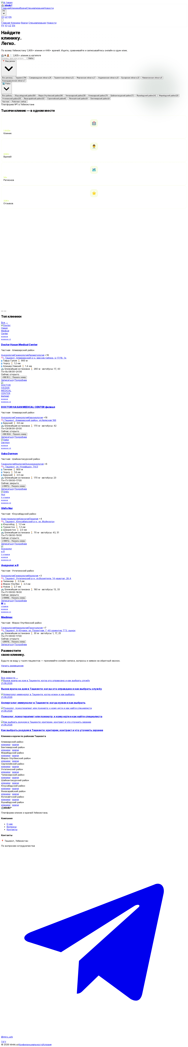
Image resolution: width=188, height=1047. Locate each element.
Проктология (35, 627)
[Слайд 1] (2, 311)
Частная (5, 102)
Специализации (35, 8)
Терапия (33, 518)
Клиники (15, 8)
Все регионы (7, 78)
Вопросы (12, 826)
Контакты (12, 829)
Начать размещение (12, 665)
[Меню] (2, 20)
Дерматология (36, 355)
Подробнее (20, 380)
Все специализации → (13, 307)
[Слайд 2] (5, 311)
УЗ (2, 17)
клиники (5, 744)
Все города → (9, 224)
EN (10, 17)
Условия (47, 1044)
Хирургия (24, 518)
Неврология (21, 627)
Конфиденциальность (31, 1044)
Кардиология (35, 417)
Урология (20, 464)
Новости (49, 8)
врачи (15, 744)
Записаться (7, 380)
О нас (10, 824)
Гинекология (21, 355)
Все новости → (9, 677)
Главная (5, 8)
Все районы (7, 96)
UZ (6, 17)
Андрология (7, 355)
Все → (4, 322)
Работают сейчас (19, 102)
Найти (30, 58)
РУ (2, 25)
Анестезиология (10, 518)
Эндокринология (34, 464)
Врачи (23, 8)
